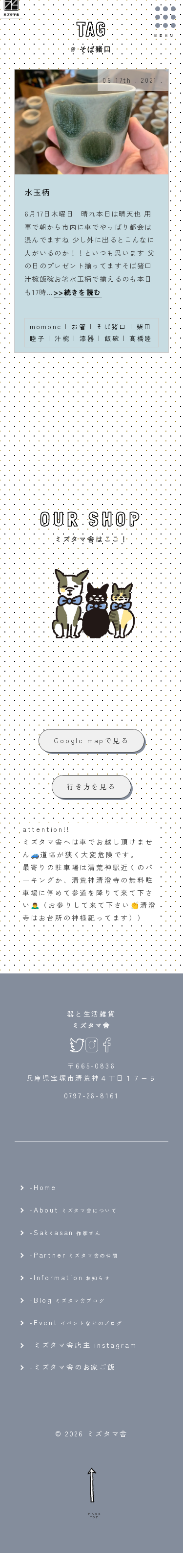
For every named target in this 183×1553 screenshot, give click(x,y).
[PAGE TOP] (91, 1484)
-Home (43, 1187)
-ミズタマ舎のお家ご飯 (72, 1367)
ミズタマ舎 (91, 1025)
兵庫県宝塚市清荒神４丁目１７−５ (91, 1078)
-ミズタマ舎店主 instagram (83, 1345)
